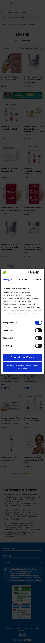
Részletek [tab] (23, 279)
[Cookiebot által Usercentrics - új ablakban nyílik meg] (31, 272)
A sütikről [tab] (37, 279)
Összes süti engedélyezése (22, 357)
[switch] (38, 330)
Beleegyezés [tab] (8, 279)
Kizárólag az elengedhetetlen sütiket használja (22, 366)
